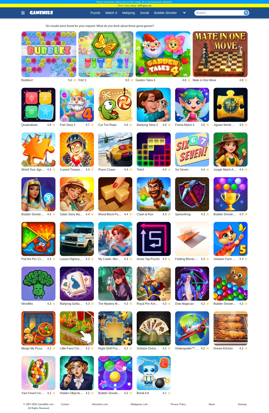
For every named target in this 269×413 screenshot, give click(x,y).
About (212, 404)
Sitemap (242, 404)
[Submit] (246, 12)
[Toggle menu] (25, 12)
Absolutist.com (100, 404)
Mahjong (128, 13)
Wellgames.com (139, 404)
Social (144, 13)
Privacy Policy (178, 404)
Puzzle (95, 13)
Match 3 (111, 13)
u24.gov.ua (144, 5)
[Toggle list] (184, 12)
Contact (65, 404)
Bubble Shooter (165, 13)
